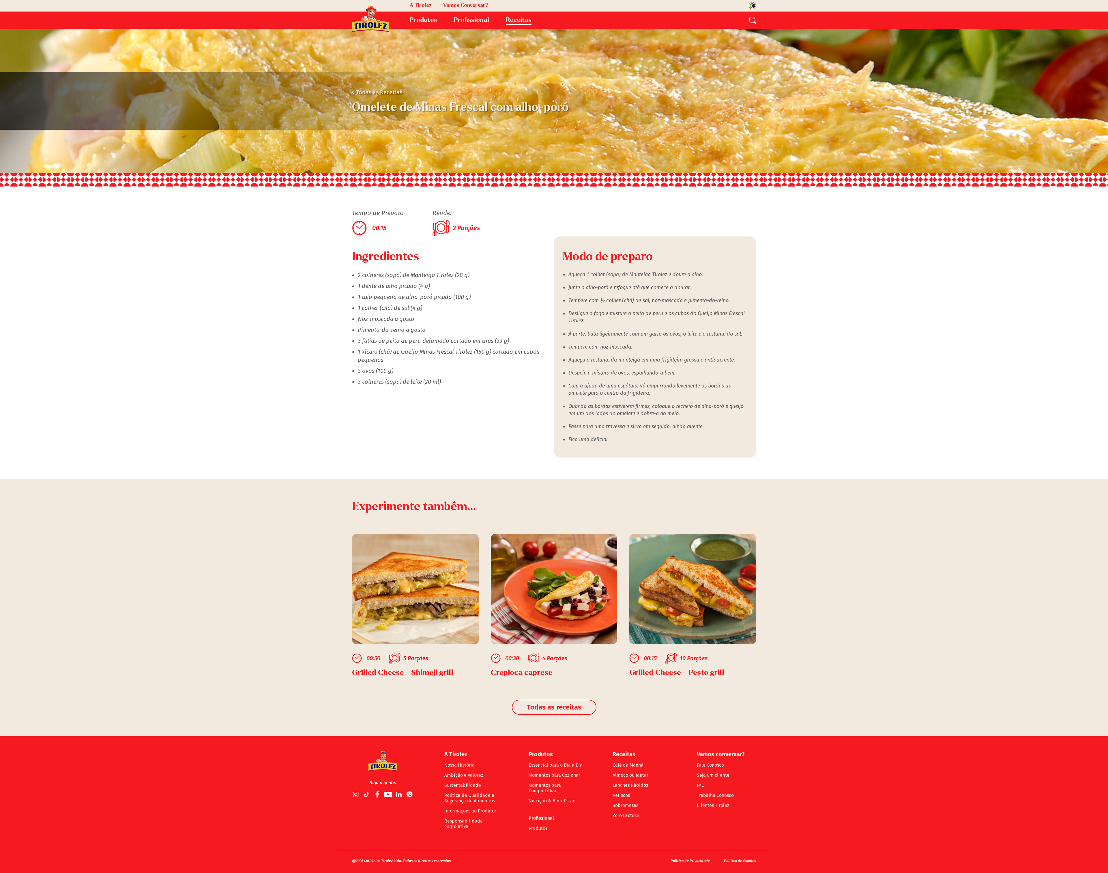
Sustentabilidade (462, 785)
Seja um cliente (713, 775)
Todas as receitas (554, 707)
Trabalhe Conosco (715, 795)
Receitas (518, 19)
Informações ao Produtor (470, 811)
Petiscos (621, 795)
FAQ (701, 785)
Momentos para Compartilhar (545, 787)
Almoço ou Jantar (630, 775)
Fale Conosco (710, 765)
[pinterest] (409, 794)
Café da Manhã (628, 765)
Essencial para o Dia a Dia (556, 765)
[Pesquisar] (752, 20)
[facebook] (377, 794)
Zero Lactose (626, 815)
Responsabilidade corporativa (463, 823)
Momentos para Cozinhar (554, 775)
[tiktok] (367, 794)
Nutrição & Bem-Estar (551, 801)
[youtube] (388, 794)
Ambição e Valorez (463, 775)
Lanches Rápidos (630, 785)
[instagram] (356, 794)
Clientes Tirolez (713, 805)
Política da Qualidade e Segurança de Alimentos (469, 798)
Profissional (541, 818)
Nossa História (459, 765)
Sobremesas (625, 805)
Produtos (538, 828)
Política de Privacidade (690, 861)
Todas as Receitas (377, 92)
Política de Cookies (740, 861)
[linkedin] (399, 794)
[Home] (370, 19)
